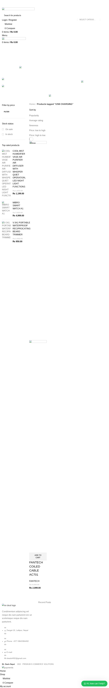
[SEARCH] (103, 15)
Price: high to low (37, 135)
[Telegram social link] (60, 6)
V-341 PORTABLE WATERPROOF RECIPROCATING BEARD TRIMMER (21, 229)
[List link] (18, 632)
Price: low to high (37, 130)
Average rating (36, 120)
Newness (33, 125)
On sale (9, 129)
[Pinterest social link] (54, 6)
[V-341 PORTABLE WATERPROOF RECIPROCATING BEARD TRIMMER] (6, 232)
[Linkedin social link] (57, 6)
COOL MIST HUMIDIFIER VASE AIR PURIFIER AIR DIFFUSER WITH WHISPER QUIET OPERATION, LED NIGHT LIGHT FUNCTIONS (19, 169)
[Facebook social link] (48, 6)
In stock (9, 134)
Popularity (34, 115)
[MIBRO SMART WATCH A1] (6, 209)
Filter (6, 112)
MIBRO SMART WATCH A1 (18, 205)
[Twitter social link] (51, 6)
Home (32, 104)
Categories (9, 64)
